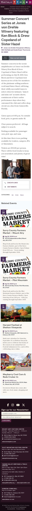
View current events (17, 58)
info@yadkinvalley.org (10, 480)
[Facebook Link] (8, 405)
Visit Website (11, 187)
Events (7, 9)
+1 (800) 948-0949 (10, 437)
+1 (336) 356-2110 (9, 495)
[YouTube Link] (17, 405)
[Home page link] (6, 2)
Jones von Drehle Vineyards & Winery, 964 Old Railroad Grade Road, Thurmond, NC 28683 (15, 50)
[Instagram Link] (12, 405)
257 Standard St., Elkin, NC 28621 (14, 476)
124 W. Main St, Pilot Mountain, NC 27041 (16, 452)
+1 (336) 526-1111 (9, 478)
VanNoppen (22, 507)
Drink (16, 195)
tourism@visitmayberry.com (12, 439)
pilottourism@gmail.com (11, 455)
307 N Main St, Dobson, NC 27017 (14, 493)
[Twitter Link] (23, 405)
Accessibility (11, 509)
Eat (13, 195)
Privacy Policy (20, 509)
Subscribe (6, 420)
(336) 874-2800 (12, 183)
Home (2, 7)
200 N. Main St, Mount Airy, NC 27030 (15, 435)
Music (22, 195)
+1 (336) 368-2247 (9, 454)
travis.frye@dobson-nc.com (12, 497)
